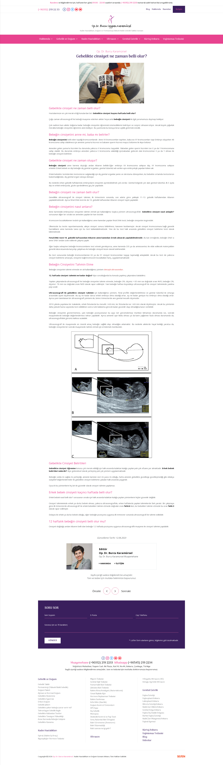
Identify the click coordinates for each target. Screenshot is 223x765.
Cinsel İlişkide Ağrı (98, 693)
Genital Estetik (150, 690)
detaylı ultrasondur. (114, 269)
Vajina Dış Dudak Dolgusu (153, 712)
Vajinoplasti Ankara (151, 698)
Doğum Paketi (44, 690)
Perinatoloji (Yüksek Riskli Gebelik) (53, 687)
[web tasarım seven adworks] (181, 756)
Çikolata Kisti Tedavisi (99, 687)
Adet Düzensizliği (97, 725)
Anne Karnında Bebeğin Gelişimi (51, 719)
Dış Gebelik (94, 711)
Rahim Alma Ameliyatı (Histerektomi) (106, 690)
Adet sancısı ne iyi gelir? (100, 728)
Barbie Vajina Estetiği (151, 715)
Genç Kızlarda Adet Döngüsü (102, 719)
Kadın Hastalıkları (47, 730)
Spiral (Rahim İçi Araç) (48, 735)
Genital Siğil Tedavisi (98, 682)
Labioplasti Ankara (150, 701)
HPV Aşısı (94, 708)
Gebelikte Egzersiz (46, 699)
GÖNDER (52, 640)
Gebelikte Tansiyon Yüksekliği (50, 716)
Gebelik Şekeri (44, 704)
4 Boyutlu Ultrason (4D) (153, 679)
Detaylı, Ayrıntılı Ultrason (153, 682)
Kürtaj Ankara (151, 39)
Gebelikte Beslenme (46, 696)
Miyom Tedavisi (96, 679)
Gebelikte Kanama (46, 722)
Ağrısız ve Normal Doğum (49, 693)
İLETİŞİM (120, 563)
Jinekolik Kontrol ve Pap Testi (103, 716)
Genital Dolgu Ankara (151, 710)
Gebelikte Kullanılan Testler (50, 713)
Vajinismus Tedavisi (173, 39)
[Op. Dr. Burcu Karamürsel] (64, 10)
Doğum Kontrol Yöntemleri (102, 705)
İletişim (179, 9)
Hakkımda (156, 9)
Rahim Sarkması (97, 699)
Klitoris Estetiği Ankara (152, 704)
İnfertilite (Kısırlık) (98, 702)
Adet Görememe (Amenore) (102, 722)
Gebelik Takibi (43, 684)
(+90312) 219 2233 (129, 2)
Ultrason (95, 737)
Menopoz (94, 714)
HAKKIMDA (105, 563)
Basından (167, 9)
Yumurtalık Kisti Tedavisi (100, 684)
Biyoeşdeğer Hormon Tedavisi (51, 738)
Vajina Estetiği (148, 695)
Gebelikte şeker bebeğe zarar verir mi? (55, 707)
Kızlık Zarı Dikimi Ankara (153, 707)
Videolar (147, 740)
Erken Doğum (44, 702)
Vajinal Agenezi (149, 721)
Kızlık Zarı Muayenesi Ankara (155, 718)
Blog (148, 9)
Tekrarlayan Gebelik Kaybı (49, 710)
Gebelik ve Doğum (47, 679)
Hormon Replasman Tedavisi (102, 696)
